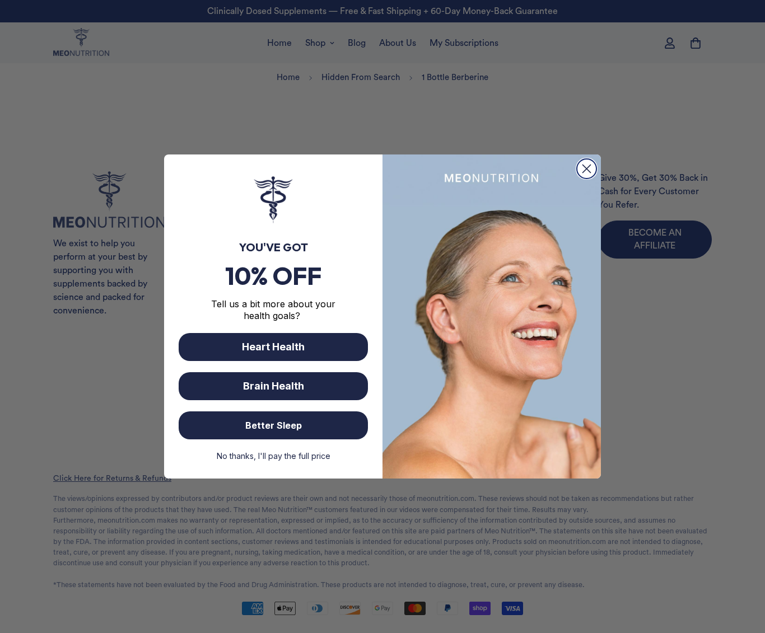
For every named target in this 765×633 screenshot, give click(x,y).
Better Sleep (273, 425)
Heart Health (273, 347)
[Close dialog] (586, 169)
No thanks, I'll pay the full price (273, 456)
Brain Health (273, 386)
